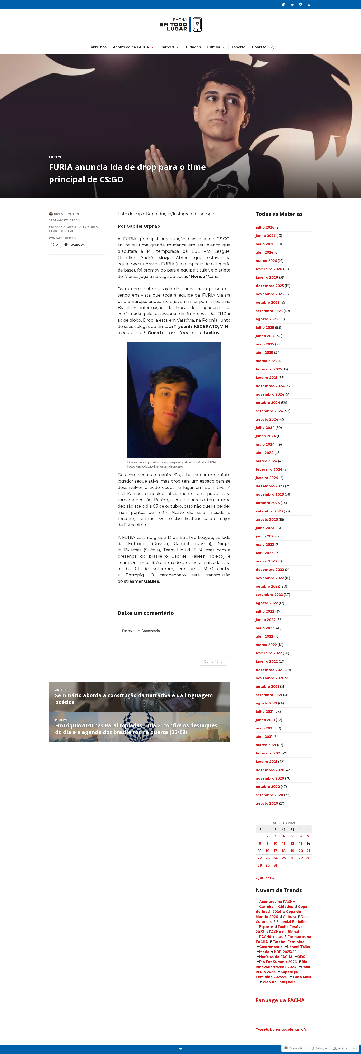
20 (301, 851)
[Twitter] (292, 5)
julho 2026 (265, 227)
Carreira (167, 47)
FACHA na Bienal (284, 932)
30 (267, 865)
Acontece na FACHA (131, 47)
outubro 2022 (268, 586)
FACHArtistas (271, 937)
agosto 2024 (267, 419)
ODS (301, 957)
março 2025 (266, 361)
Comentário (213, 661)
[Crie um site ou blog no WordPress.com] (180, 1049)
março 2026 (266, 261)
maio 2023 (265, 545)
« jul (259, 878)
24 (275, 858)
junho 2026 (266, 236)
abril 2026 (264, 252)
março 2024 (266, 461)
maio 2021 (265, 728)
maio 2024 (265, 444)
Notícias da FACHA (275, 957)
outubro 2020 (268, 787)
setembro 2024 (269, 411)
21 (308, 851)
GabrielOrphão (62, 231)
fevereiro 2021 (268, 753)
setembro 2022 (269, 595)
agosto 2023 (267, 520)
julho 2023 (265, 528)
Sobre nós (97, 47)
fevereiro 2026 (269, 269)
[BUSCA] (272, 47)
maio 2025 (265, 344)
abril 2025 (264, 353)
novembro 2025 (270, 294)
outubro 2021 (267, 687)
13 (301, 843)
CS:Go (55, 227)
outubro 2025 (268, 303)
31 (275, 865)
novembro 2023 (270, 495)
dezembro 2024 (270, 386)
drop (66, 227)
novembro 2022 (270, 578)
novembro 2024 (270, 394)
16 (267, 851)
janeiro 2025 (267, 378)
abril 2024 (265, 453)
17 (275, 851)
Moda (264, 952)
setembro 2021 (269, 695)
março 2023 (266, 561)
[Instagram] (300, 5)
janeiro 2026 (267, 277)
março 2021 (266, 745)
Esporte (238, 47)
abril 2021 (264, 737)
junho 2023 (266, 536)
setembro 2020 (269, 795)
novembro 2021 (269, 678)
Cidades (193, 47)
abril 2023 (264, 553)
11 (283, 843)
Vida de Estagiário (279, 982)
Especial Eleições (291, 922)
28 (308, 858)
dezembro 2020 (270, 770)
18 (284, 851)
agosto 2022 (267, 603)
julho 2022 (265, 611)
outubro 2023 (268, 503)
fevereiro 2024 (269, 469)
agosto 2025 (267, 319)
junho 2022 (266, 620)
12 (292, 843)
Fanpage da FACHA (280, 1000)
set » (270, 878)
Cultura (213, 47)
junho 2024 (266, 436)
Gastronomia (270, 947)
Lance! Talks (298, 947)
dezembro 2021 (269, 670)
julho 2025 (265, 328)
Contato (259, 47)
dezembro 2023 (270, 486)
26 (292, 858)
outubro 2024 (268, 403)
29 (260, 865)
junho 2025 (265, 336)
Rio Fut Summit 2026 (278, 962)
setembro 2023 (269, 511)
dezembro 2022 (270, 570)
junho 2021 (265, 720)
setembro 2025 (269, 311)
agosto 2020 (267, 803)
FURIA (93, 227)
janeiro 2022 (267, 661)
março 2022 (266, 645)
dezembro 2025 (270, 286)
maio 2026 (265, 244)
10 (275, 843)
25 (284, 858)
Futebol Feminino (288, 942)
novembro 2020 (270, 778)
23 (268, 858)
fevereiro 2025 (269, 369)
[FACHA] (309, 5)
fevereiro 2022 (269, 653)
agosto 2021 (266, 703)
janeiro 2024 (267, 478)
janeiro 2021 (266, 762)
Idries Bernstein (66, 214)
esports (80, 227)
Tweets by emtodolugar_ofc (281, 1029)
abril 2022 (264, 636)
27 (301, 858)
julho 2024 (265, 428)
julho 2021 (265, 712)
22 (260, 858)
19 (292, 851)
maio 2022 (265, 628)
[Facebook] (284, 5)
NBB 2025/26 (285, 952)
